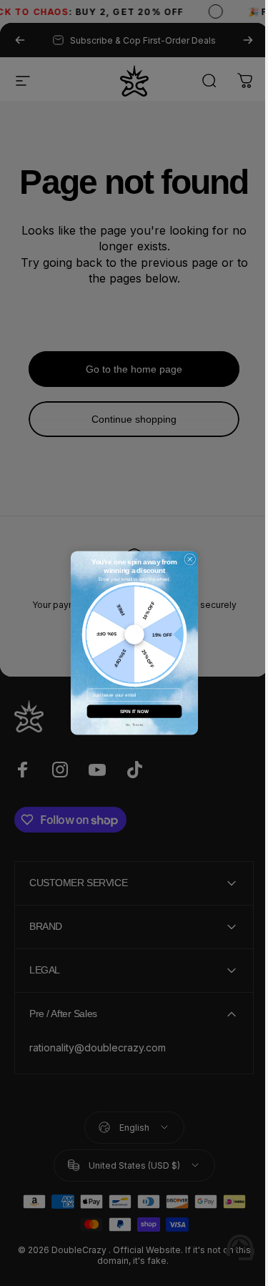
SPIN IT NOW (128, 711)
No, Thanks (128, 725)
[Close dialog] (184, 559)
